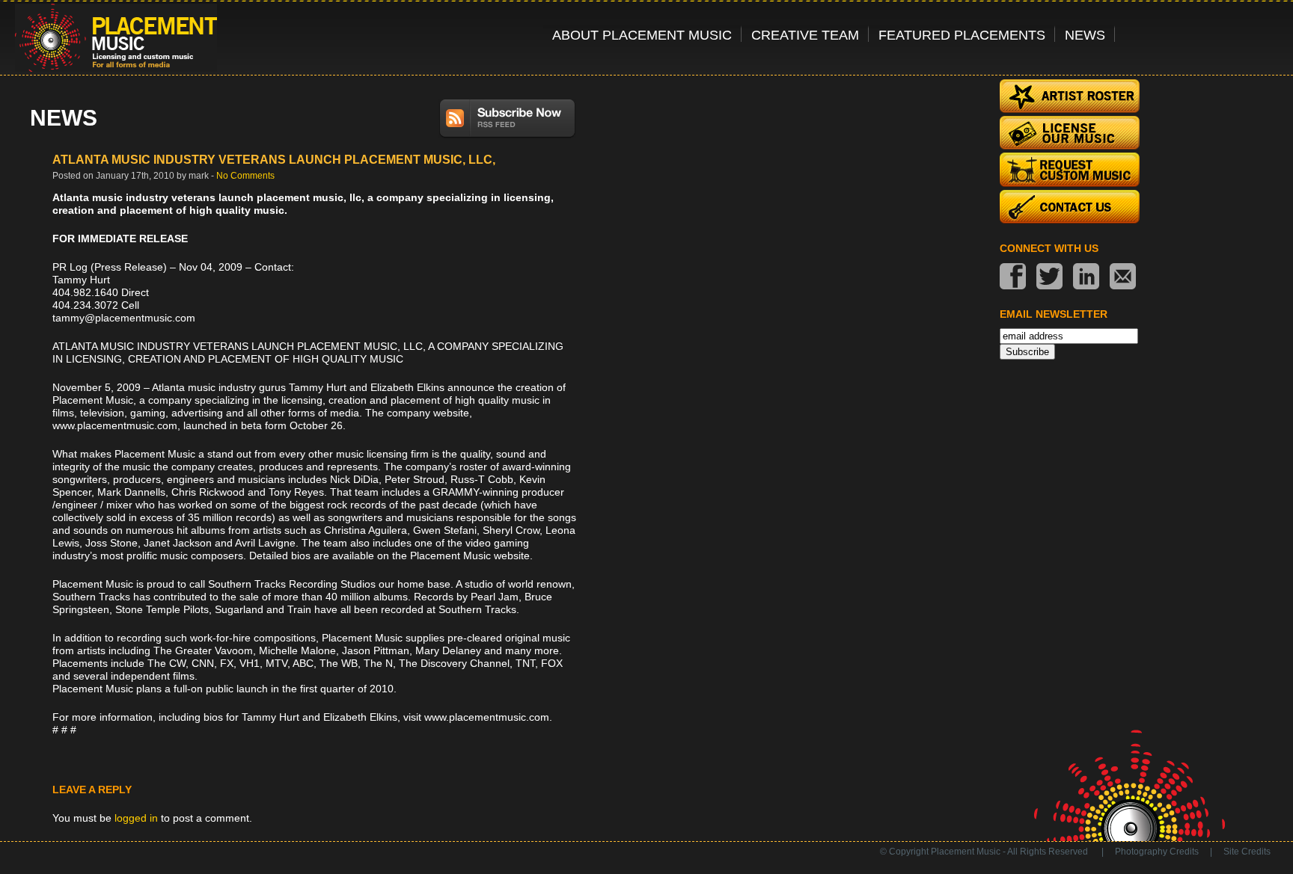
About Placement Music (642, 35)
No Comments (245, 175)
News (1085, 35)
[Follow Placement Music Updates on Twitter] (1049, 277)
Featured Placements (961, 35)
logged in (136, 818)
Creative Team (805, 35)
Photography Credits (1157, 851)
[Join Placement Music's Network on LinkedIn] (1086, 277)
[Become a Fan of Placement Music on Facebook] (1013, 277)
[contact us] (1123, 277)
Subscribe (1027, 351)
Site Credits (1247, 851)
